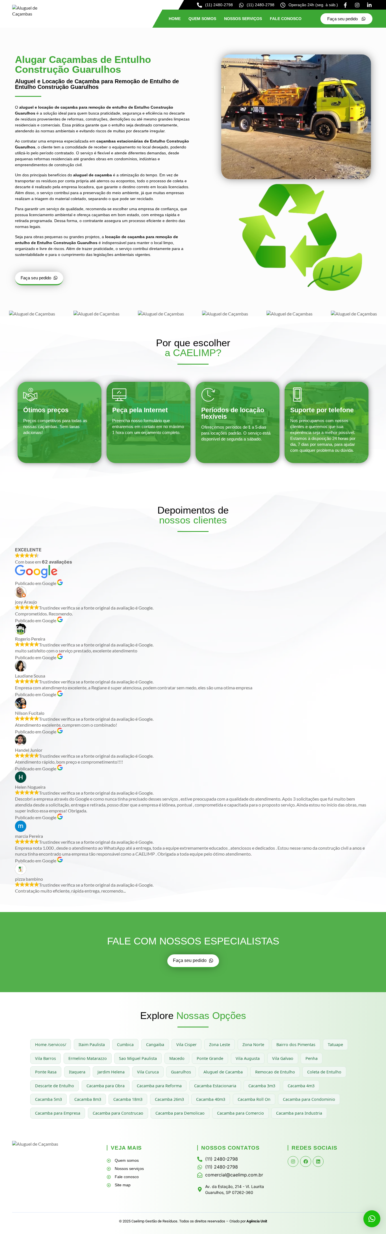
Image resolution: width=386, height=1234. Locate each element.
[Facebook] (305, 1161)
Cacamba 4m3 (301, 1085)
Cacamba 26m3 (169, 1099)
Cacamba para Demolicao (180, 1113)
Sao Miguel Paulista (138, 1058)
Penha (311, 1058)
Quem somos (202, 18)
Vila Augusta (248, 1058)
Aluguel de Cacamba (223, 1072)
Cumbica (125, 1044)
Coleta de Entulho (324, 1072)
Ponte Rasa (46, 1072)
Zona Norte (253, 1044)
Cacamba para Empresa (57, 1113)
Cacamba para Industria (299, 1113)
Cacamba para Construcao (118, 1113)
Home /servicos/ (50, 1044)
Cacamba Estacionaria (215, 1085)
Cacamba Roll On (254, 1099)
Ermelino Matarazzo (87, 1058)
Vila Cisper (186, 1044)
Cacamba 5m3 (48, 1099)
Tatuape (335, 1044)
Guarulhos (181, 1072)
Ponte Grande (210, 1058)
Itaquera (77, 1072)
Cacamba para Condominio (309, 1099)
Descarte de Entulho (54, 1085)
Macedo (177, 1058)
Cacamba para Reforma (159, 1085)
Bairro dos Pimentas (295, 1044)
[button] (371, 1218)
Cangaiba (155, 1044)
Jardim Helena (111, 1072)
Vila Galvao (282, 1058)
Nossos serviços (243, 18)
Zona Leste (219, 1044)
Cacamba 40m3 (210, 1099)
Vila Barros (45, 1058)
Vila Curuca (148, 1072)
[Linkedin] (318, 1161)
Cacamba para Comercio (240, 1113)
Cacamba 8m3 (87, 1099)
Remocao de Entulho (275, 1072)
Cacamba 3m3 (261, 1085)
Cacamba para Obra (105, 1085)
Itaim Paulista (92, 1044)
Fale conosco (286, 18)
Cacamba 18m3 (127, 1099)
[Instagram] (293, 1161)
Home (175, 18)
